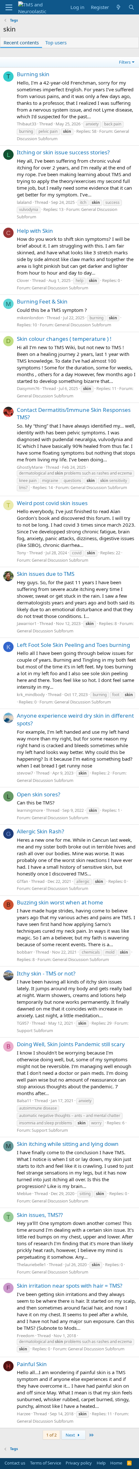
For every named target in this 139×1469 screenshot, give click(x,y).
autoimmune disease (38, 1108)
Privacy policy (79, 1463)
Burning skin (33, 74)
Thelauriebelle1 (31, 1264)
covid (76, 553)
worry (96, 1123)
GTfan (22, 881)
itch (83, 202)
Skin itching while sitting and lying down (68, 1143)
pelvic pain (48, 131)
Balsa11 (24, 1100)
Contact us (15, 1463)
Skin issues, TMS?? (40, 1215)
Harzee (23, 1414)
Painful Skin (32, 1364)
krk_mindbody (31, 694)
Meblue (24, 1193)
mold (109, 952)
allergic (83, 881)
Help (101, 1463)
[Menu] (8, 7)
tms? (23, 487)
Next (71, 1435)
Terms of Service (45, 1463)
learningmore (30, 810)
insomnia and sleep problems (45, 1123)
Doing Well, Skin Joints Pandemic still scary (71, 1044)
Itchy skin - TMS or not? (46, 973)
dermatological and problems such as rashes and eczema (75, 473)
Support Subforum (35, 1030)
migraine (50, 480)
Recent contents (21, 42)
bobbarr (25, 952)
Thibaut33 (26, 124)
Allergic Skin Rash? (40, 831)
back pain (112, 124)
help (79, 280)
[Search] (131, 7)
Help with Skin (35, 230)
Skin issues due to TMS (45, 573)
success (112, 202)
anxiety (92, 124)
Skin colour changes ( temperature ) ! (64, 338)
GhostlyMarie (30, 467)
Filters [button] (125, 62)
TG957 (23, 1023)
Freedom (25, 1335)
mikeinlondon (30, 318)
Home (116, 1463)
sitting (85, 1193)
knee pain (28, 480)
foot (115, 694)
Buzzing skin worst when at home (60, 902)
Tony (21, 553)
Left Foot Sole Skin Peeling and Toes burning (73, 644)
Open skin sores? (38, 794)
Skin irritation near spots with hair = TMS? (69, 1285)
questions (72, 480)
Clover (23, 280)
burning (26, 131)
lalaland (24, 202)
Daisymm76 (28, 388)
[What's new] (118, 7)
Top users (56, 42)
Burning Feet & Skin (42, 301)
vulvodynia (28, 209)
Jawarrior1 (27, 623)
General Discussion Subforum (60, 288)
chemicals (91, 952)
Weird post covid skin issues (52, 503)
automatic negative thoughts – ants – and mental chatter (69, 1115)
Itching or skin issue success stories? (63, 152)
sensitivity (113, 480)
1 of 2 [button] (51, 1435)
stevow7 (25, 773)
